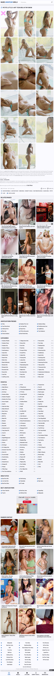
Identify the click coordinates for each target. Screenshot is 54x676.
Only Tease (27, 454)
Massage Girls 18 (27, 428)
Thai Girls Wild (45, 423)
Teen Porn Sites (27, 664)
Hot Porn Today (46, 657)
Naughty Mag (27, 440)
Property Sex (45, 384)
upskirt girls (45, 374)
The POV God (45, 428)
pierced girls (45, 340)
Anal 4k (9, 404)
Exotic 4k (9, 452)
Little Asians (27, 425)
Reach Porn (22, 328)
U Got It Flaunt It (45, 447)
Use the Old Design (27, 666)
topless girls (45, 369)
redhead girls (45, 345)
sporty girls (45, 355)
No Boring (27, 447)
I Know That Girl (5, 490)
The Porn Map (28, 659)
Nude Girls (9, 2)
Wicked (45, 459)
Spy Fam (45, 404)
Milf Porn (10, 652)
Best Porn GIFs (5, 478)
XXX (10, 647)
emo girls (27, 345)
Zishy (3, 324)
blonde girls (9, 364)
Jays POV (27, 413)
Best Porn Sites (5, 483)
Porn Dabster (10, 662)
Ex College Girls (9, 447)
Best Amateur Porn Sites (27, 647)
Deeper (9, 435)
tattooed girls (45, 364)
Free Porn (10, 650)
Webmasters (45, 674)
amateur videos (9, 348)
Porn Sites (27, 642)
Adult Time (9, 389)
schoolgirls (45, 348)
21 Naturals (9, 384)
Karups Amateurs (27, 418)
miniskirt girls (27, 367)
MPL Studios (27, 432)
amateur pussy (14, 190)
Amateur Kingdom (9, 396)
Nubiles (27, 452)
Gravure (27, 404)
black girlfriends (9, 362)
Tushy (45, 442)
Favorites (27, 348)
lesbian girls (27, 362)
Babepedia (40, 493)
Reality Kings (45, 394)
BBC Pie (9, 416)
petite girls (27, 376)
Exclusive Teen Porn (9, 449)
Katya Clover (12, 193)
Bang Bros (9, 413)
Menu (51, 670)
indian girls (27, 355)
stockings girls (45, 357)
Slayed (45, 399)
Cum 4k (9, 432)
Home (9, 674)
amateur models (6, 190)
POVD (27, 471)
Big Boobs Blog (27, 645)
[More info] (16, 224)
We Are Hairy (45, 454)
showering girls (45, 350)
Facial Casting (9, 457)
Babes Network (9, 408)
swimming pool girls (45, 362)
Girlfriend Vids (23, 493)
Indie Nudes (9, 664)
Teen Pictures (28, 662)
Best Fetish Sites (24, 333)
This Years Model (45, 430)
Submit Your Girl (36, 674)
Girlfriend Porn (5, 328)
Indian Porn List (45, 650)
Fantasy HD (9, 464)
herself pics (27, 352)
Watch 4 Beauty (45, 452)
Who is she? (45, 376)
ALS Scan (9, 392)
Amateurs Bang (41, 324)
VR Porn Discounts (24, 331)
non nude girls (27, 372)
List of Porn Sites (9, 659)
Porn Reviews (46, 642)
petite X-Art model (9, 171)
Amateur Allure (9, 394)
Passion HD (27, 457)
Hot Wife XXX (27, 411)
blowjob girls (9, 367)
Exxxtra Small (9, 454)
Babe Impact (28, 657)
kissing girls (27, 357)
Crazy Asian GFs (9, 430)
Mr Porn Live (46, 647)
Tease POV (45, 413)
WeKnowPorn (28, 650)
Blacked (9, 420)
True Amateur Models (45, 435)
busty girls (9, 372)
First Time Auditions (9, 471)
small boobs (45, 352)
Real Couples (45, 392)
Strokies (45, 408)
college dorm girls (27, 340)
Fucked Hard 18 (27, 394)
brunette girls (28, 190)
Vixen (45, 449)
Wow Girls (45, 461)
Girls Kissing (23, 478)
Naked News (27, 437)
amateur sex (9, 345)
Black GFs (9, 418)
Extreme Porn (10, 657)
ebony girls (27, 343)
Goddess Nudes (27, 401)
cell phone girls (9, 376)
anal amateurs (9, 350)
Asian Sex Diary (9, 406)
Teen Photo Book (6, 326)
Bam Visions (9, 411)
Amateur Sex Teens (9, 399)
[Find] (52, 2)
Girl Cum (27, 399)
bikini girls (21, 190)
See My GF (45, 396)
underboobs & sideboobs (45, 372)
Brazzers (9, 423)
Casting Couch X (9, 428)
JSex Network (27, 416)
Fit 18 (27, 384)
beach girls (9, 357)
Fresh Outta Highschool (27, 389)
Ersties (9, 442)
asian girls (9, 352)
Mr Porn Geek (46, 659)
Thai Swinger (45, 425)
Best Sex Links (23, 490)
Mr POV (27, 435)
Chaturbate (22, 481)
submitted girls (45, 360)
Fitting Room (27, 387)
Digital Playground (9, 437)
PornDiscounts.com (42, 326)
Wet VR (45, 457)
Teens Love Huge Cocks (45, 420)
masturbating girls (37, 190)
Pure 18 (45, 387)
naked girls (46, 190)
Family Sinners (9, 461)
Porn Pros (27, 466)
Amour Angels (9, 401)
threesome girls (45, 367)
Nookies (27, 449)
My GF (39, 478)
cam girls (9, 374)
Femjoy (9, 466)
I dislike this (51, 188)
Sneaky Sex (45, 401)
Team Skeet (45, 411)
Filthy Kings (9, 469)
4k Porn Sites (46, 645)
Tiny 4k (45, 432)
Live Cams (27, 674)
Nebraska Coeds (27, 442)
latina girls (27, 360)
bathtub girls (9, 355)
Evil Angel (9, 444)
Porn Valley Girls (27, 469)
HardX (27, 406)
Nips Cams (40, 481)
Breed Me (9, 425)
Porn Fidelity (27, 464)
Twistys (45, 444)
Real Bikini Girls (45, 389)
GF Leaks (27, 396)
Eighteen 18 (9, 440)
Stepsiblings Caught (45, 406)
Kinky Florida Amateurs (27, 420)
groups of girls (27, 350)
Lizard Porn (45, 652)
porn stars (45, 343)
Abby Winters (9, 387)
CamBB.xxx (41, 328)
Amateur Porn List (24, 324)
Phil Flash (27, 459)
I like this (44, 188)
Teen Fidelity (45, 416)
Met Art (27, 430)
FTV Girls (27, 392)
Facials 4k (9, 459)
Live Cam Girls (23, 326)
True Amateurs (41, 331)
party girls (27, 374)
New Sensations (27, 444)
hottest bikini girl (18, 175)
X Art (4, 193)
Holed (27, 408)
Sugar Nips (40, 490)
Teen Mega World (45, 418)
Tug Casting (45, 440)
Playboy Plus (27, 461)
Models (18, 674)
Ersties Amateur (5, 333)
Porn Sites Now (27, 654)
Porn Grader (27, 652)
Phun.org (4, 331)
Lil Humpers (27, 423)
